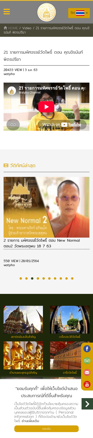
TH (73, 12)
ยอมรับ (46, 428)
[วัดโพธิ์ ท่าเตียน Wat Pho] (87, 349)
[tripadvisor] (87, 360)
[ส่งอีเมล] (87, 372)
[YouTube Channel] (87, 384)
